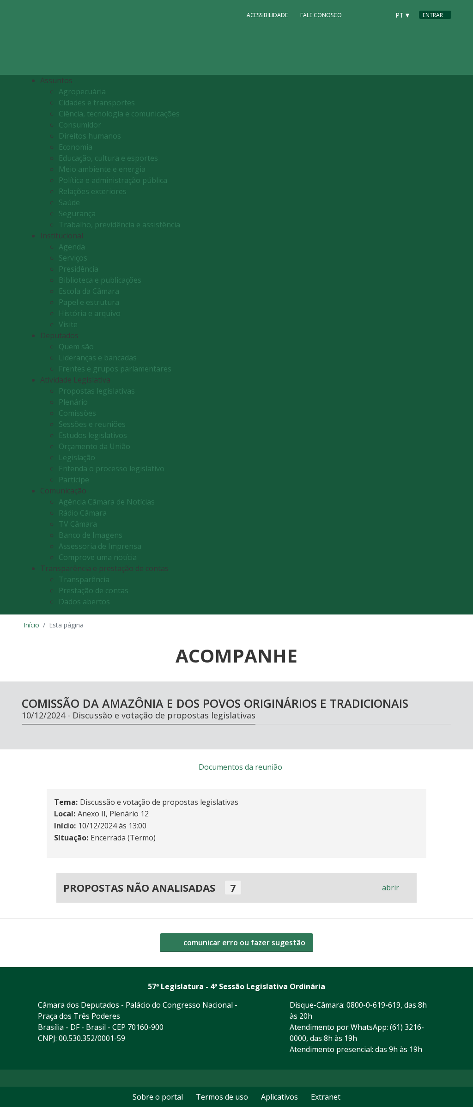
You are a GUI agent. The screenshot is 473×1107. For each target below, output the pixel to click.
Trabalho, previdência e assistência (119, 224)
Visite (68, 324)
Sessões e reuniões (92, 424)
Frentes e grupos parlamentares (115, 369)
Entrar (433, 15)
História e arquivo (90, 313)
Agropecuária (82, 91)
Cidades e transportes (97, 102)
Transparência (84, 579)
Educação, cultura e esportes (108, 158)
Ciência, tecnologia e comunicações (119, 114)
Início (31, 624)
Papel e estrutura (89, 302)
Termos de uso (222, 1097)
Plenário (73, 402)
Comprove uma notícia (98, 557)
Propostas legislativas (97, 391)
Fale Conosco (321, 15)
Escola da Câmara (89, 291)
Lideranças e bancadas (98, 358)
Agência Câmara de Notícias (107, 502)
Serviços (73, 258)
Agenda (72, 247)
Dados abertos (84, 601)
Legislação (77, 457)
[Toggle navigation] (441, 345)
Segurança (77, 213)
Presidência (78, 269)
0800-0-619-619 (373, 1005)
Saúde (69, 202)
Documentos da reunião (240, 767)
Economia (75, 147)
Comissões (77, 413)
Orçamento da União (94, 446)
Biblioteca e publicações (100, 280)
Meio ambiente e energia (102, 169)
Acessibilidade (267, 15)
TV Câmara (78, 524)
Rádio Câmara (83, 513)
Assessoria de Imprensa (100, 546)
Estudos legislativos (93, 435)
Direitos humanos (90, 136)
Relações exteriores (93, 191)
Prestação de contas (93, 590)
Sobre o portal (158, 1097)
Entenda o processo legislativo (111, 468)
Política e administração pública (113, 180)
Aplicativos (279, 1097)
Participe (74, 479)
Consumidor (80, 125)
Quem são (76, 346)
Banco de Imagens (90, 535)
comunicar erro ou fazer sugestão (243, 942)
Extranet (325, 1097)
